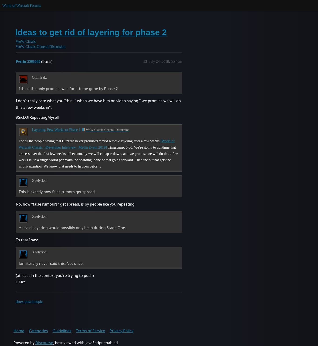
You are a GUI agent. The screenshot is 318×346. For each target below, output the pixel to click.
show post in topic (29, 302)
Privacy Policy (121, 330)
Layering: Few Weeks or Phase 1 (56, 130)
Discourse (44, 342)
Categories (38, 330)
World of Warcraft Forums (21, 5)
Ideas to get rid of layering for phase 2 (91, 32)
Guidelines (62, 330)
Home (19, 330)
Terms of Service (90, 330)
